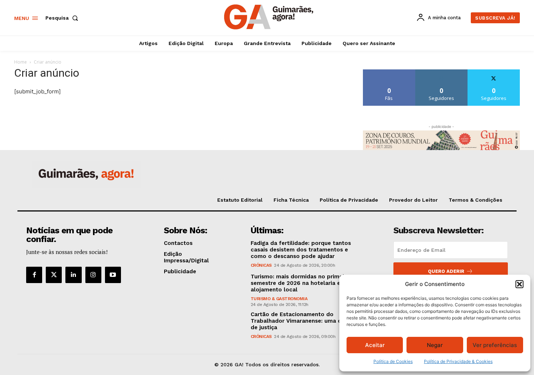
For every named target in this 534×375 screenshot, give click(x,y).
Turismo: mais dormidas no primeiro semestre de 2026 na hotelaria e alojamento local (300, 283)
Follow (441, 72)
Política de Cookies (393, 361)
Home (20, 62)
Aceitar (375, 345)
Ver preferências (495, 345)
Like (389, 72)
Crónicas (261, 265)
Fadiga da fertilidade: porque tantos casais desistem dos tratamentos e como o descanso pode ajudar (301, 249)
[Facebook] (34, 275)
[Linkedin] (73, 275)
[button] (519, 284)
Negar (435, 345)
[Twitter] (54, 275)
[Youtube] (113, 275)
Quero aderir (446, 271)
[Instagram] (93, 275)
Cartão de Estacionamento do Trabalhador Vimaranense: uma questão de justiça (305, 321)
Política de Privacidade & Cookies (458, 361)
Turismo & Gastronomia (279, 298)
